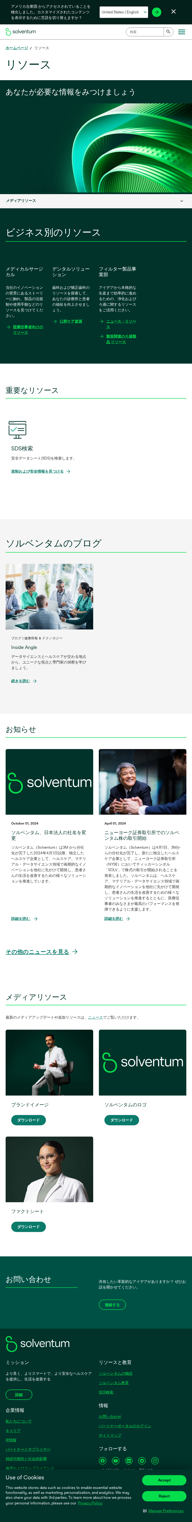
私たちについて (19, 1421)
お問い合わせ (110, 1416)
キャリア (13, 1430)
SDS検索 (106, 1392)
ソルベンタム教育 (114, 1383)
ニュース (95, 1017)
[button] (163, 1510)
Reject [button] (164, 1496)
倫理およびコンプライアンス (30, 1468)
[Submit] (168, 32)
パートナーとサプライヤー (28, 1449)
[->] (156, 12)
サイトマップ (110, 1435)
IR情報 (11, 1440)
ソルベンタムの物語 (116, 1373)
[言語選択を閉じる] (173, 11)
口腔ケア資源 (71, 321)
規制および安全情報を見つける (39, 471)
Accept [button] (164, 1480)
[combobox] (149, 32)
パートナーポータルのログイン (125, 1426)
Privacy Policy (90, 1503)
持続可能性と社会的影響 (26, 1459)
